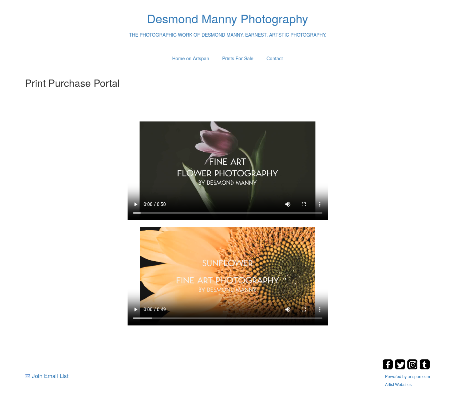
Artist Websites (398, 384)
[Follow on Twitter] (401, 367)
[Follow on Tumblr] (424, 367)
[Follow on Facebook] (388, 367)
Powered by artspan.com (407, 376)
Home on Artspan (190, 58)
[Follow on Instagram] (413, 367)
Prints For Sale (237, 58)
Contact (274, 58)
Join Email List (50, 375)
